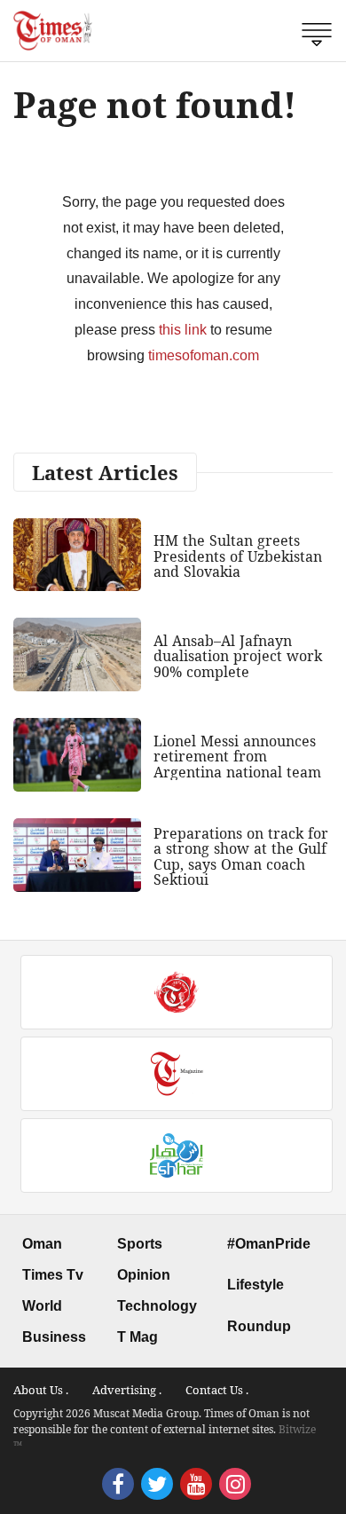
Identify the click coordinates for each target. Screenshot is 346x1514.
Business (54, 1336)
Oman (42, 1243)
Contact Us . (216, 1390)
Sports (139, 1243)
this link (183, 329)
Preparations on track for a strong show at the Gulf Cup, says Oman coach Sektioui (240, 857)
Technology (157, 1305)
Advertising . (126, 1390)
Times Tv (52, 1274)
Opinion (143, 1274)
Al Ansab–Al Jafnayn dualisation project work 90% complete (237, 656)
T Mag (137, 1336)
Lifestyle (255, 1284)
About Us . (40, 1390)
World (42, 1305)
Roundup (259, 1326)
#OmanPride (269, 1243)
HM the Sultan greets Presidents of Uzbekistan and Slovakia (237, 556)
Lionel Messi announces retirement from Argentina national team (237, 756)
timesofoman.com (203, 355)
